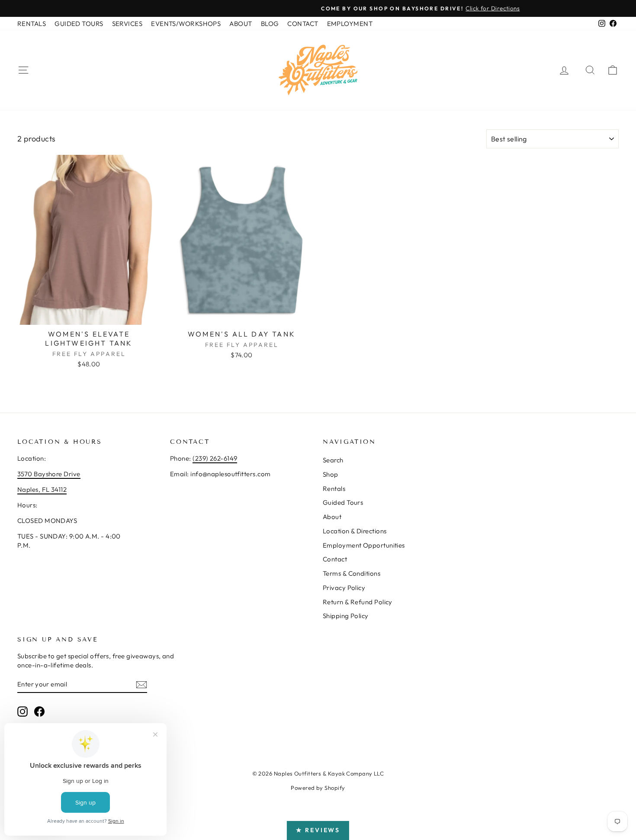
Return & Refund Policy (357, 602)
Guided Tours (343, 502)
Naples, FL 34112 (42, 489)
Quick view (89, 316)
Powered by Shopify (318, 787)
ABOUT (240, 23)
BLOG (270, 23)
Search (333, 460)
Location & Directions (354, 531)
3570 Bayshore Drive (48, 474)
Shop (330, 474)
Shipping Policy (346, 616)
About (332, 517)
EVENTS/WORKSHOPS (186, 23)
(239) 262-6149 (215, 458)
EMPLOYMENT (350, 23)
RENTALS (31, 23)
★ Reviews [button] (318, 830)
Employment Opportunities (364, 545)
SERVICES (127, 23)
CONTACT (302, 23)
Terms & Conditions (351, 573)
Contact (335, 559)
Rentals (334, 488)
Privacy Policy (344, 588)
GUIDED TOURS (79, 23)
